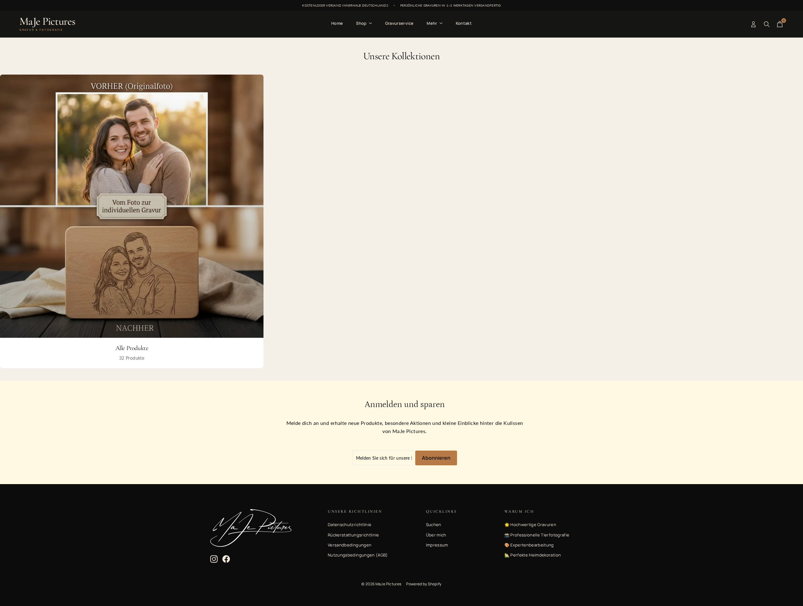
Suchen (433, 524)
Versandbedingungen (349, 545)
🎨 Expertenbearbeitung (529, 545)
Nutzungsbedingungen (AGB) (358, 555)
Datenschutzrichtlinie (349, 524)
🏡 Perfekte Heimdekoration (532, 555)
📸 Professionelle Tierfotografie (537, 535)
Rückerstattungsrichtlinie (353, 535)
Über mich (436, 535)
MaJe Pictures (47, 24)
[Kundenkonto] (753, 24)
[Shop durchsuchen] (766, 24)
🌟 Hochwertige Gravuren (530, 524)
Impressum (437, 545)
